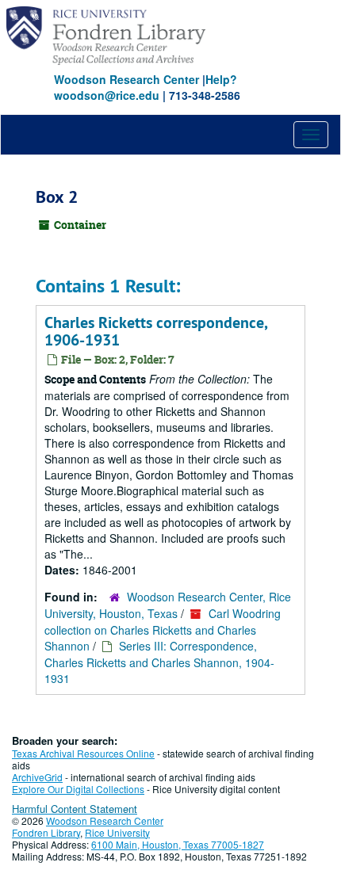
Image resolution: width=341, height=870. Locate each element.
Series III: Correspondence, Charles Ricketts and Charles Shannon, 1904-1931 (159, 662)
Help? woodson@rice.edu (145, 87)
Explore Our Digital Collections (78, 789)
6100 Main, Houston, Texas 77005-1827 (177, 844)
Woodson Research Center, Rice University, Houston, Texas (167, 605)
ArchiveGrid (37, 777)
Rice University (117, 832)
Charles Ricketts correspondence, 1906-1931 (155, 331)
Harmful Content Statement (74, 808)
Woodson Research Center (126, 79)
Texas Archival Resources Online (83, 753)
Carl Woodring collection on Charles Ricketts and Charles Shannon (162, 629)
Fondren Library (46, 832)
